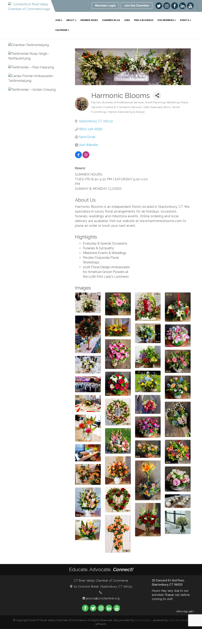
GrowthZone (143, 620)
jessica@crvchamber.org (102, 598)
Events (184, 20)
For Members (165, 20)
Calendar (61, 30)
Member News (89, 20)
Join (57, 20)
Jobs (127, 20)
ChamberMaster (179, 620)
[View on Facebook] (78, 157)
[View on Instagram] (85, 157)
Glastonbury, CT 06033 (103, 586)
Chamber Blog (111, 20)
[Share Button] (157, 95)
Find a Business (143, 20)
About (70, 20)
